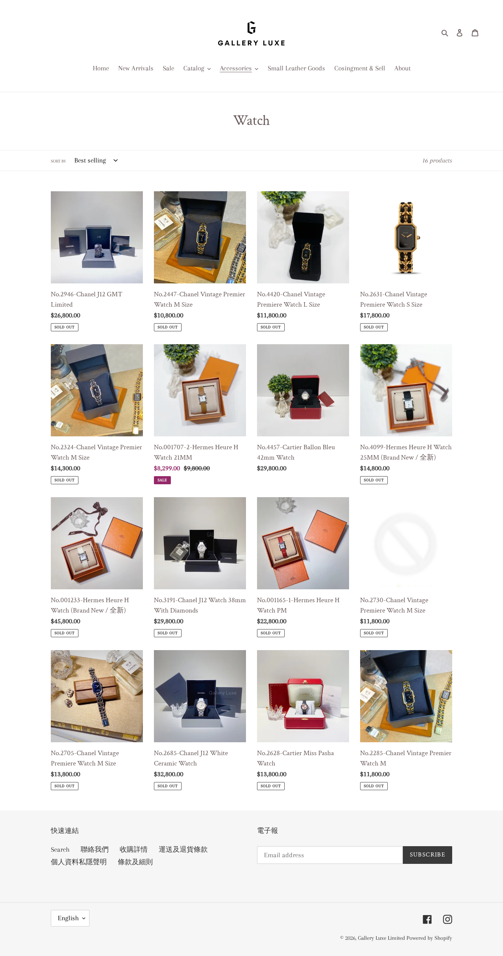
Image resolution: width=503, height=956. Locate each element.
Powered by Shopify (429, 938)
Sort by (58, 161)
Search (60, 849)
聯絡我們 (95, 849)
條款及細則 (135, 862)
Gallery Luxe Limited (382, 938)
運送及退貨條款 (183, 849)
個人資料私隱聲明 (79, 862)
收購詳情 (134, 849)
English (68, 918)
